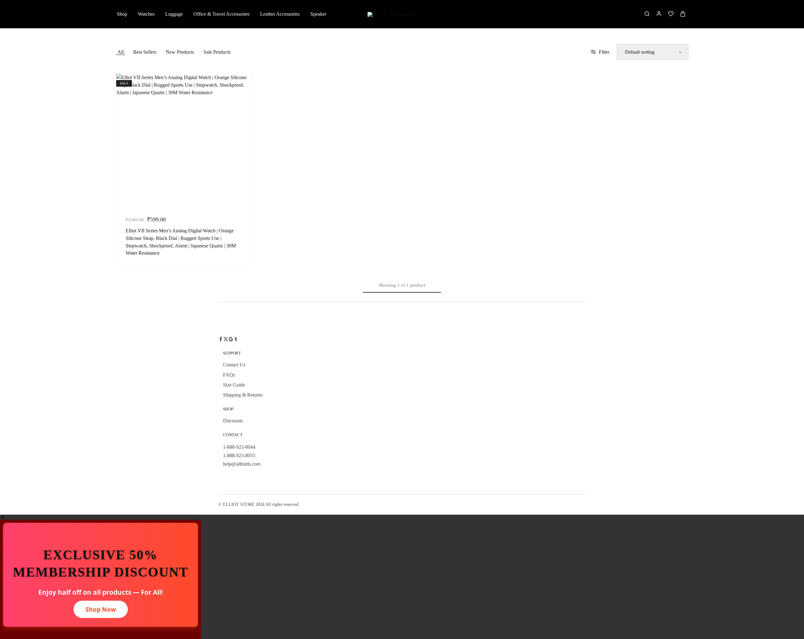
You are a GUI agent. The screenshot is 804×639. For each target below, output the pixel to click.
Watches (146, 14)
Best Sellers (144, 52)
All (120, 52)
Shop (122, 14)
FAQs (229, 374)
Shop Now (100, 609)
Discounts (233, 420)
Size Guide (234, 384)
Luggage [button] (174, 14)
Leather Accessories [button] (280, 14)
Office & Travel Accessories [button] (221, 14)
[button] (402, 517)
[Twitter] (225, 340)
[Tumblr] (235, 340)
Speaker (318, 14)
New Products (180, 52)
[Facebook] (220, 340)
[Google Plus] (230, 340)
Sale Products (217, 52)
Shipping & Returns (243, 395)
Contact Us (234, 364)
